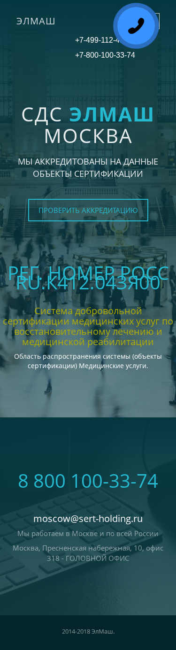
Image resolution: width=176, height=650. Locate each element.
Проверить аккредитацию (88, 210)
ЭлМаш (36, 21)
